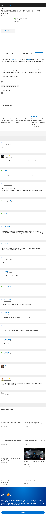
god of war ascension (10, 86)
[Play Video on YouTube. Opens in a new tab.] (42, 458)
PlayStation (7, 5)
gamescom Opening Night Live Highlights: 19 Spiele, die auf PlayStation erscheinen (10, 459)
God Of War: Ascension (16, 59)
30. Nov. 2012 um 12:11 (8, 144)
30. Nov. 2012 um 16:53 (8, 259)
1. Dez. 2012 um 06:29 (7, 287)
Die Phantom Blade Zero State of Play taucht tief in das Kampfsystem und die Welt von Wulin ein (38, 121)
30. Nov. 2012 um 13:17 (8, 201)
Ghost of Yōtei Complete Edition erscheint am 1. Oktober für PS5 (23, 120)
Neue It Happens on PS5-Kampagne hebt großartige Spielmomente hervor (7, 120)
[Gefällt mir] (8, 125)
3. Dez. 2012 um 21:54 (7, 380)
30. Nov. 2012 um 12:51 (8, 171)
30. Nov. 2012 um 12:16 (8, 157)
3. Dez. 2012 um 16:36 (7, 366)
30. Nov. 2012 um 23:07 (8, 272)
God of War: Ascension (28, 48)
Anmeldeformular (39, 52)
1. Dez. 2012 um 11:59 (7, 353)
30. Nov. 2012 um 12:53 (8, 185)
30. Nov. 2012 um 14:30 (8, 245)
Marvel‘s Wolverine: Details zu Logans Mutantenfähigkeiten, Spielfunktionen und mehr (34, 423)
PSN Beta (29, 59)
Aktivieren (23, 512)
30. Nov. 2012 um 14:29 (8, 228)
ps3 (15, 86)
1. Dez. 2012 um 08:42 (7, 340)
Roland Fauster (8, 30)
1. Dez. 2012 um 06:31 (7, 301)
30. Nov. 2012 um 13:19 (8, 214)
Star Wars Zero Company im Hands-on (32, 481)
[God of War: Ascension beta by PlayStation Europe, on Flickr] (10, 43)
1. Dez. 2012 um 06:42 (7, 314)
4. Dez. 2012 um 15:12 (7, 394)
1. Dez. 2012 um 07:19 (7, 327)
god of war (3, 86)
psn (17, 86)
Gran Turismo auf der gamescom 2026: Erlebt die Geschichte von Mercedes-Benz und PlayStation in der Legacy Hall (34, 463)
